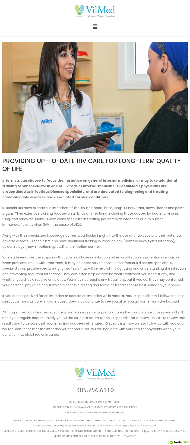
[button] (95, 26)
